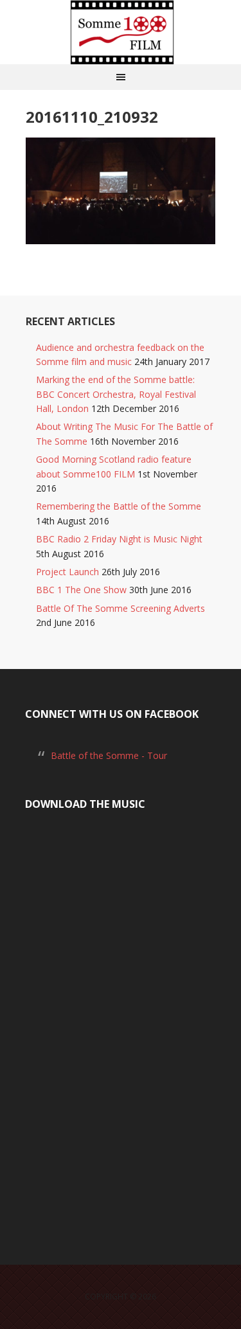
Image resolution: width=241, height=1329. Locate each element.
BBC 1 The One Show (81, 590)
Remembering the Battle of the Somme (118, 506)
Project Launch (67, 572)
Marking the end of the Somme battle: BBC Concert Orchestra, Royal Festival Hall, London (116, 394)
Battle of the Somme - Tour (109, 755)
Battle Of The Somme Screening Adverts (120, 608)
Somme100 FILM (120, 32)
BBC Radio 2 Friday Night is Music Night (119, 539)
